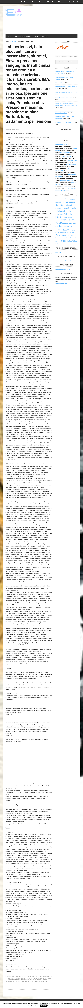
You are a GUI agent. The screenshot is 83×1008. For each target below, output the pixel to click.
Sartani (17, 983)
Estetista (68, 214)
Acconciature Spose (62, 199)
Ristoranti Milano (71, 164)
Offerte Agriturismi (66, 186)
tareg (21, 983)
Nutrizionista (58, 232)
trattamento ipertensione (31, 983)
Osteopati (71, 232)
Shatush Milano (59, 83)
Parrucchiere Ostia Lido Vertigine (64, 122)
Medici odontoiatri (68, 226)
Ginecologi (58, 220)
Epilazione (59, 214)
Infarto (38, 978)
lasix (25, 981)
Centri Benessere (67, 201)
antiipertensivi (22, 976)
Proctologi (57, 238)
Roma (14, 975)
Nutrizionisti (65, 232)
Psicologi (63, 238)
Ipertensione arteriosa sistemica (15, 981)
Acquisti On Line (65, 152)
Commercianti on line (61, 144)
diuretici (49, 976)
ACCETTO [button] (43, 1006)
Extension (58, 217)
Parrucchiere (61, 235)
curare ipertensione (41, 976)
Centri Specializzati (63, 204)
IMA (34, 978)
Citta (63, 211)
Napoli (73, 230)
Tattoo (74, 241)
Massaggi (64, 223)
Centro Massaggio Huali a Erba (63, 98)
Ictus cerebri (29, 978)
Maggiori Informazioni (53, 1006)
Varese (57, 244)
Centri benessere (16, 12)
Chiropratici (58, 208)
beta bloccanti (31, 976)
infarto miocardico (45, 978)
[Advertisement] (55, 20)
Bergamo (72, 199)
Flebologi (69, 217)
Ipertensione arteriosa (41, 979)
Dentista (67, 211)
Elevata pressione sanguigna (14, 978)
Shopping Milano (64, 190)
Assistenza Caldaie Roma (62, 269)
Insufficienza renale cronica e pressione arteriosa (20, 979)
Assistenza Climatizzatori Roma (64, 261)
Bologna (57, 202)
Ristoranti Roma (72, 160)
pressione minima (10, 983)
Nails (69, 229)
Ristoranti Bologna (66, 156)
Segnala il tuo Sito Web (66, 180)
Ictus (23, 978)
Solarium (68, 241)
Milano (58, 229)
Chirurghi (64, 208)
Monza (65, 230)
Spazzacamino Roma (61, 283)
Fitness (65, 217)
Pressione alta (32, 981)
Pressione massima (41, 981)
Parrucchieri (70, 235)
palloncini (67, 188)
